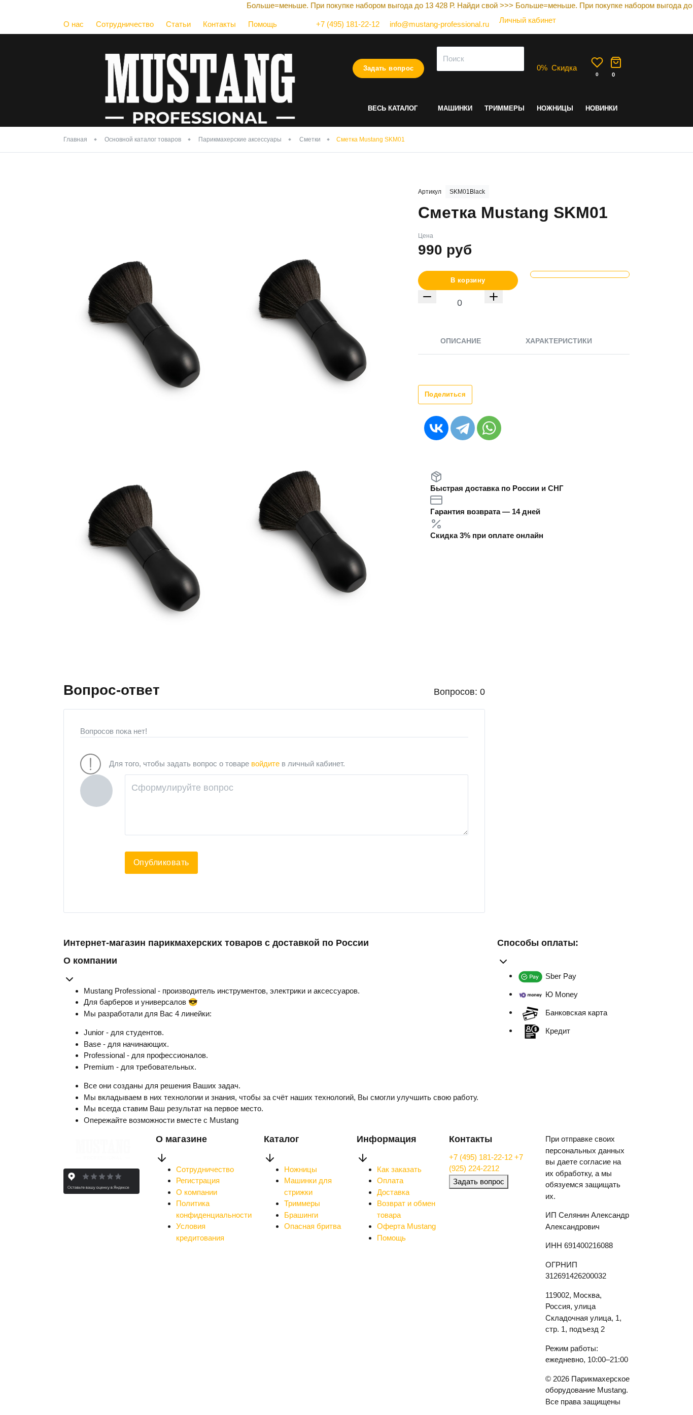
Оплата (390, 1180)
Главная (75, 139)
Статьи (178, 24)
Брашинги (301, 1215)
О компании (196, 1192)
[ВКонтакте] (436, 428)
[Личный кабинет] (522, 30)
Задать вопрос (388, 68)
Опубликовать (161, 862)
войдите (265, 763)
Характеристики (559, 341)
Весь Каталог (393, 108)
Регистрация (198, 1180)
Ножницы (555, 108)
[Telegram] (463, 428)
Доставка (393, 1192)
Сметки (310, 139)
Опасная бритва (312, 1226)
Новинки (601, 108)
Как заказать (399, 1169)
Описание (460, 341)
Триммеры (504, 108)
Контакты (219, 24)
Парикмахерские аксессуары (240, 139)
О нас (73, 24)
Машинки (455, 108)
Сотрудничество (125, 24)
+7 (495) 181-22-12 (481, 1157)
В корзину (468, 280)
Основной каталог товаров (143, 139)
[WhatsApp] (489, 428)
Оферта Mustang (406, 1226)
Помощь (262, 24)
